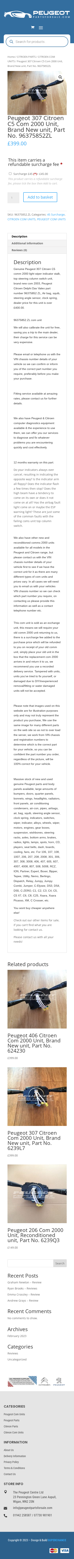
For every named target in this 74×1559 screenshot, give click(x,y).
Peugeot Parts (11, 1420)
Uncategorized (17, 1359)
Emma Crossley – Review (23, 1294)
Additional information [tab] (27, 243)
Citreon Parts (11, 1426)
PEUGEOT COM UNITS (51, 219)
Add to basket (40, 197)
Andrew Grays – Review (22, 1300)
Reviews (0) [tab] (19, 250)
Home (11, 56)
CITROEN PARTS (26, 56)
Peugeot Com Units (14, 1414)
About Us (9, 1450)
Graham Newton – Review (24, 1282)
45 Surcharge (56, 214)
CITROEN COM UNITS (21, 219)
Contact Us (10, 1474)
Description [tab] (19, 236)
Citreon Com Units (13, 1432)
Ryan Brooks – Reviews (22, 1288)
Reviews (12, 1353)
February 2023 (16, 1336)
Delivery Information (15, 1456)
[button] (60, 77)
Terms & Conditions (14, 1468)
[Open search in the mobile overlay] (37, 41)
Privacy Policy (11, 1462)
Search (60, 1263)
